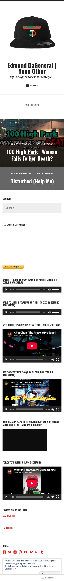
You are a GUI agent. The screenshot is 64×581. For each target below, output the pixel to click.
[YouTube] (26, 552)
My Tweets (9, 515)
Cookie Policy (10, 569)
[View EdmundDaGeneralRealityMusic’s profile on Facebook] (4, 552)
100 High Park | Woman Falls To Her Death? (32, 154)
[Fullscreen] (57, 359)
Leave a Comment (45, 144)
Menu (34, 85)
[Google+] (36, 552)
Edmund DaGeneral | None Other (32, 68)
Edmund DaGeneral (22, 144)
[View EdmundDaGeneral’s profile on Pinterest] (20, 552)
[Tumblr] (42, 552)
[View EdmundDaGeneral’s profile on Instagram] (15, 552)
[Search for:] (32, 208)
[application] (32, 290)
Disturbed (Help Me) (32, 181)
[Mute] (49, 289)
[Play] (6, 289)
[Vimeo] (31, 552)
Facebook (8, 528)
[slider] (56, 289)
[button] (32, 396)
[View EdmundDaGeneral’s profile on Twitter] (9, 552)
